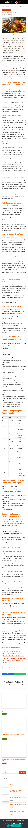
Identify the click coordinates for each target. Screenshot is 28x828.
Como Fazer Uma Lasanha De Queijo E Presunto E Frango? (19, 683)
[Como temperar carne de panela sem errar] (5, 798)
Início (3, 6)
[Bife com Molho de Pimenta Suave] (5, 784)
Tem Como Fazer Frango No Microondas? (13, 656)
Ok (8, 825)
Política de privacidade (16, 825)
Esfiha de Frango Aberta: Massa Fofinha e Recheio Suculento (13, 735)
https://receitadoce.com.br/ (9, 668)
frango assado (12, 72)
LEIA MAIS (5, 714)
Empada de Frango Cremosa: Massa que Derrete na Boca (14, 710)
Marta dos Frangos (4, 14)
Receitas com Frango (9, 6)
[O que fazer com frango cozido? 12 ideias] (5, 806)
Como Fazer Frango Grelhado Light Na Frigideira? (8, 683)
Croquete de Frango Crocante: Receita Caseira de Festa (13, 759)
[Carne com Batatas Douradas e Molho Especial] (5, 813)
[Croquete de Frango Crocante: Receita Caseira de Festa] (14, 749)
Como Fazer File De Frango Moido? (12, 651)
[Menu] (2, 2)
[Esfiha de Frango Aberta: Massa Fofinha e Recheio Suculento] (14, 725)
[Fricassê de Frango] (14, 2)
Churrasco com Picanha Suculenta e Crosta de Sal (16, 791)
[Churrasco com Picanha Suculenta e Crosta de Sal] (5, 791)
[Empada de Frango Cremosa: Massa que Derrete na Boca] (14, 700)
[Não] (26, 823)
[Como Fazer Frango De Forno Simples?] (14, 25)
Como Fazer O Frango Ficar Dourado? (12, 653)
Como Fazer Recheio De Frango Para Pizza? (14, 658)
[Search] (26, 2)
